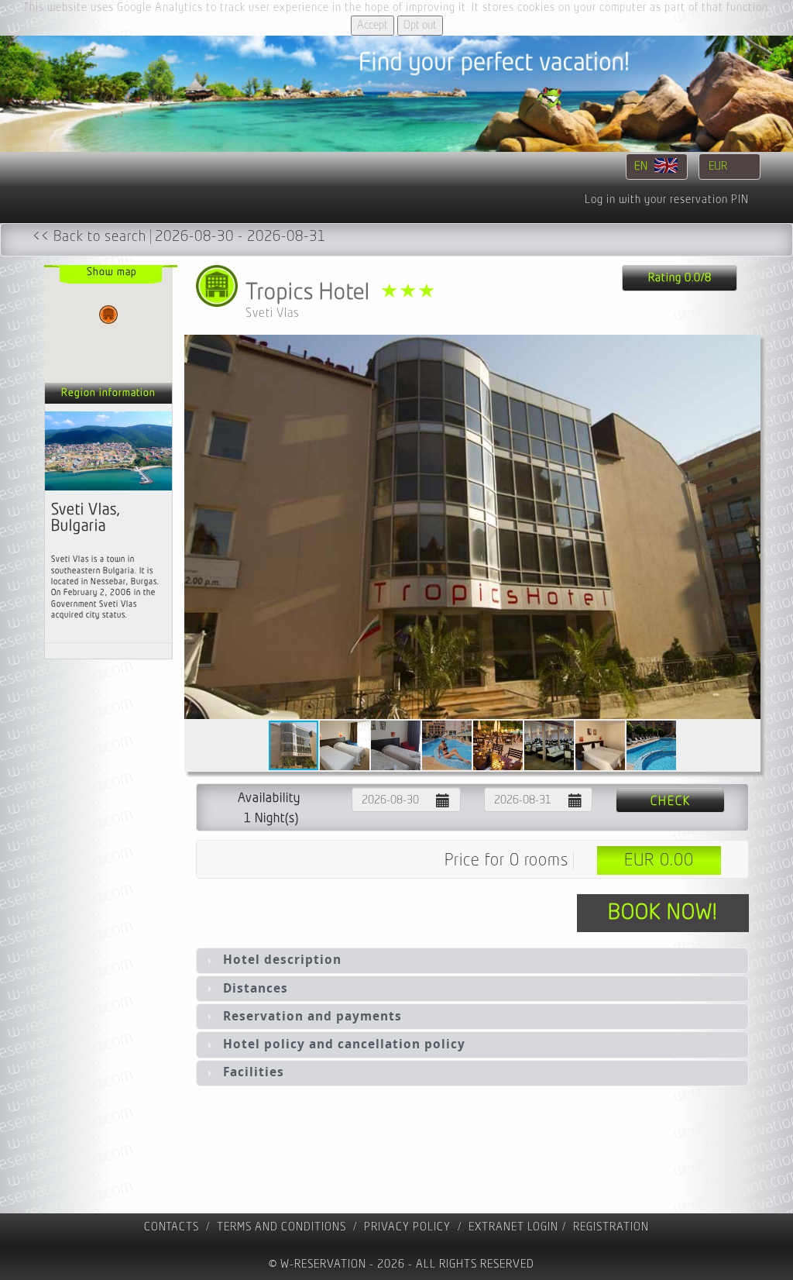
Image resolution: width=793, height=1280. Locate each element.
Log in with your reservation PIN (667, 199)
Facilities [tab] (253, 1072)
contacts (171, 1227)
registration (611, 1227)
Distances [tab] (255, 988)
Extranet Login (513, 1227)
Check (671, 801)
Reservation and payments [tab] (312, 1016)
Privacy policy (407, 1227)
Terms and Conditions (281, 1227)
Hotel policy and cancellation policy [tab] (344, 1044)
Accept (372, 25)
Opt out (420, 25)
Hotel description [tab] (282, 959)
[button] (746, 526)
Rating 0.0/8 (680, 278)
